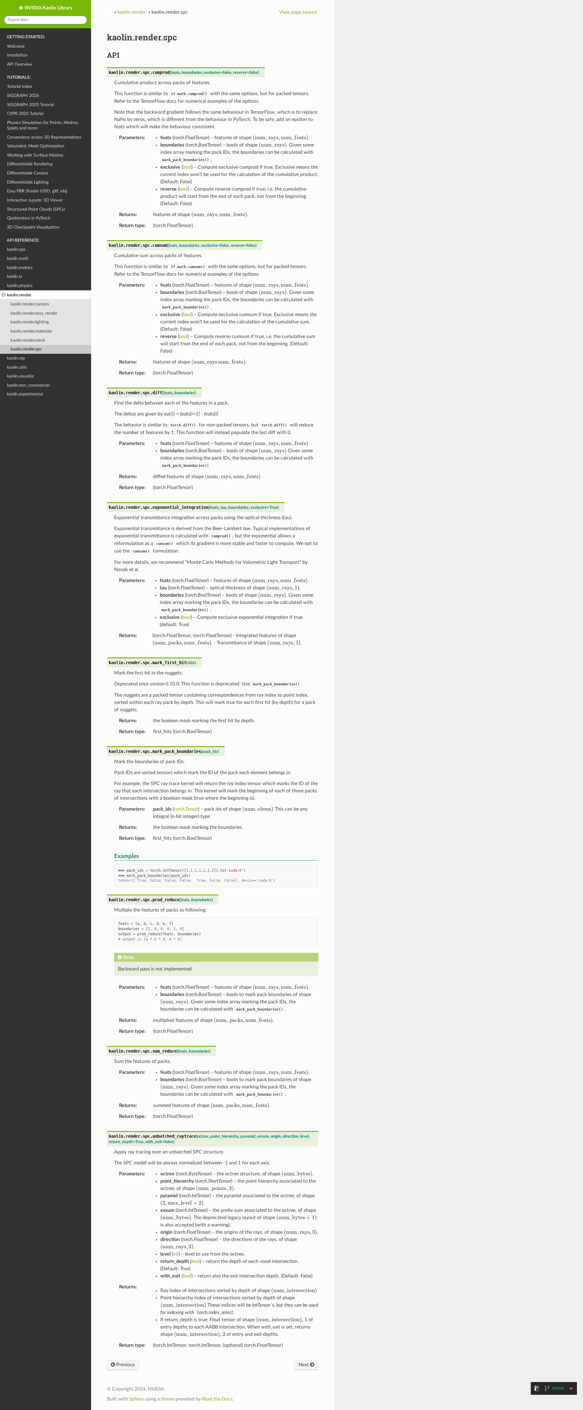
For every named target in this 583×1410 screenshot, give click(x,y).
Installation (17, 55)
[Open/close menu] (3, 295)
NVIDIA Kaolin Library (47, 7)
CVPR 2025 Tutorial (25, 113)
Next (304, 1364)
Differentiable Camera (27, 173)
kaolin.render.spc (26, 349)
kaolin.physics (19, 285)
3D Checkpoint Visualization (33, 227)
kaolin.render (19, 295)
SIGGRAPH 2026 (23, 95)
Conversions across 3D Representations (44, 137)
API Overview (19, 64)
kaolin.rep (16, 358)
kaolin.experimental (25, 394)
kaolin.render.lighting (30, 322)
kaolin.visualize (20, 376)
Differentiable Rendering (30, 164)
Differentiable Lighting (28, 182)
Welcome (16, 46)
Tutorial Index (19, 86)
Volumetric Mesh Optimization (35, 146)
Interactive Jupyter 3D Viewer (35, 200)
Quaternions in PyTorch (28, 218)
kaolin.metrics (19, 267)
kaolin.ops (16, 249)
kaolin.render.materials (31, 331)
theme (167, 1399)
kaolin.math (18, 258)
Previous (125, 1364)
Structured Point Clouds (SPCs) (36, 209)
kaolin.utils (17, 367)
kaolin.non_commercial (28, 385)
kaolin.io (14, 276)
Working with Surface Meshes (35, 155)
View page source (298, 12)
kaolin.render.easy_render (34, 313)
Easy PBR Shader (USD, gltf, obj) (37, 191)
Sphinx (136, 1399)
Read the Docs (217, 1399)
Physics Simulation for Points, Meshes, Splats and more (43, 125)
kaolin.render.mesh (28, 340)
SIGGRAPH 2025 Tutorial (30, 104)
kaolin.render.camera (30, 304)
